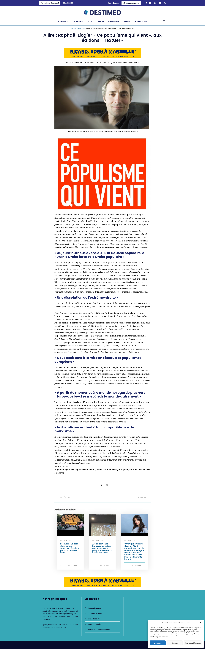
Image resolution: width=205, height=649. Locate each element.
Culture (74, 565)
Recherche (114, 3)
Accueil (73, 28)
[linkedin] (150, 2)
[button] (201, 623)
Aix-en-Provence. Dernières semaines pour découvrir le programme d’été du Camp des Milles (102, 548)
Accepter (157, 643)
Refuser (175, 643)
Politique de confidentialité (99, 630)
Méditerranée (114, 21)
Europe (101, 21)
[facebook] (146, 2)
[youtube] (160, 2)
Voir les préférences (193, 643)
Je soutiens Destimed (50, 3)
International (141, 21)
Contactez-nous (94, 619)
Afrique (127, 21)
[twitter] (155, 2)
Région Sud (78, 21)
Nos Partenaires (132, 3)
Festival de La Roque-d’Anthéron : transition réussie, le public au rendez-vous (70, 548)
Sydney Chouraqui (49, 624)
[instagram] (165, 2)
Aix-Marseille (64, 21)
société (106, 565)
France (91, 21)
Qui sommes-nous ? (95, 613)
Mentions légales (94, 624)
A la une (66, 565)
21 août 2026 (65, 541)
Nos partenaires (94, 608)
